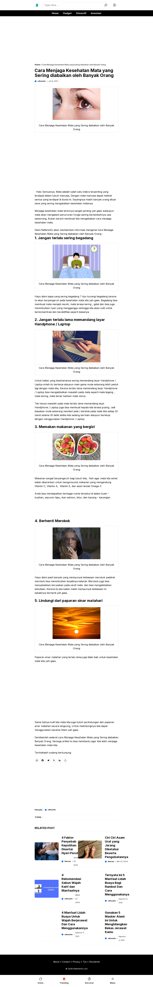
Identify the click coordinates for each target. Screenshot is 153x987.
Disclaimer (94, 961)
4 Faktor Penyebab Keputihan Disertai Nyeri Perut (70, 845)
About (56, 961)
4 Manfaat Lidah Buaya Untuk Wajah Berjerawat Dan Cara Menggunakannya (75, 920)
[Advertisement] (76, 41)
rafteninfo (42, 81)
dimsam (67, 861)
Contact (66, 961)
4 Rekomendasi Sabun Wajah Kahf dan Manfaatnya (71, 882)
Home (55, 13)
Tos (85, 961)
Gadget (67, 13)
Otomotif (81, 13)
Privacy (76, 961)
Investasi (96, 13)
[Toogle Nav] (114, 5)
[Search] (106, 5)
